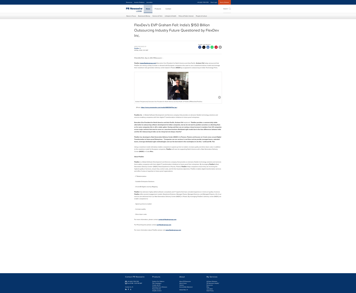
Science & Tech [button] (157, 16)
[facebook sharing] (199, 47)
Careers (181, 285)
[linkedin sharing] (208, 47)
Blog (208, 287)
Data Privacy (210, 291)
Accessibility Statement (186, 287)
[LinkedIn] (126, 289)
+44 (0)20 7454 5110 (133, 281)
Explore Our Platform (158, 281)
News (148, 9)
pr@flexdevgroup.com (164, 225)
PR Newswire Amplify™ (213, 283)
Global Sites (183, 290)
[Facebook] (128, 289)
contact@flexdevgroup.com (167, 219)
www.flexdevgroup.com (148, 63)
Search (225, 9)
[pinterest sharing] (216, 47)
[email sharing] (220, 47)
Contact (168, 9)
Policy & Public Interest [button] (186, 16)
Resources (129, 2)
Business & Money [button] (144, 16)
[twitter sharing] (203, 47)
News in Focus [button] (131, 16)
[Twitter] (131, 289)
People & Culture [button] (201, 16)
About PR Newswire (185, 281)
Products (158, 9)
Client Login (213, 2)
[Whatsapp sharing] (212, 47)
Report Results (156, 289)
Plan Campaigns (156, 283)
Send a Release (224, 2)
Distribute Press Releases (159, 287)
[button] (178, 86)
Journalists (149, 2)
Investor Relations (139, 2)
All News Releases (212, 281)
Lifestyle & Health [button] (170, 16)
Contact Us (128, 287)
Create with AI (156, 285)
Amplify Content (156, 291)
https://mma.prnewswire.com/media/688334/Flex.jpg (159, 107)
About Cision (183, 283)
